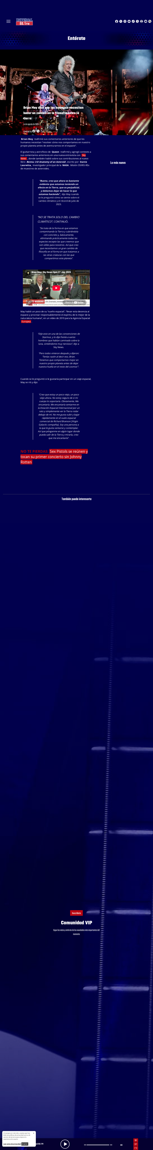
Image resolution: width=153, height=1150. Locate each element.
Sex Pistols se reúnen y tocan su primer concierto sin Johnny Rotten (54, 456)
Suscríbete (76, 913)
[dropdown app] (141, 21)
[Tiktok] (133, 21)
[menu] (8, 22)
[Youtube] (129, 21)
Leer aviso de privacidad (12, 1144)
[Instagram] (125, 21)
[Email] (145, 21)
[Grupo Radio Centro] (137, 21)
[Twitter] (120, 21)
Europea (26, 321)
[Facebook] (116, 21)
